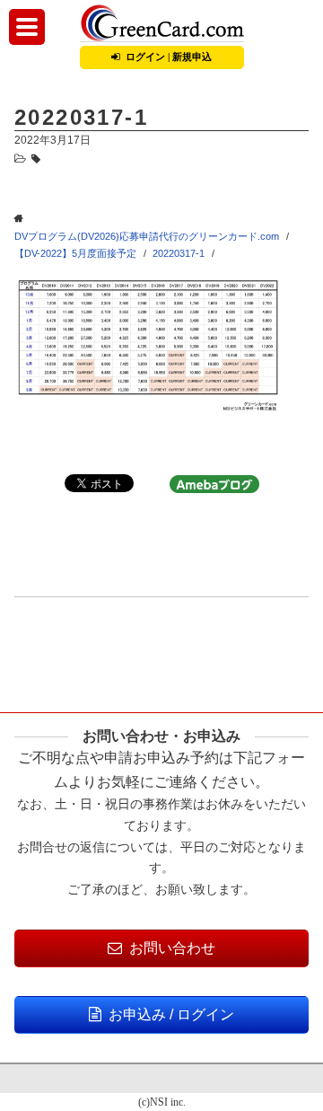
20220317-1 (179, 253)
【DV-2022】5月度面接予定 (75, 253)
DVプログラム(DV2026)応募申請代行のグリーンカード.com (146, 236)
